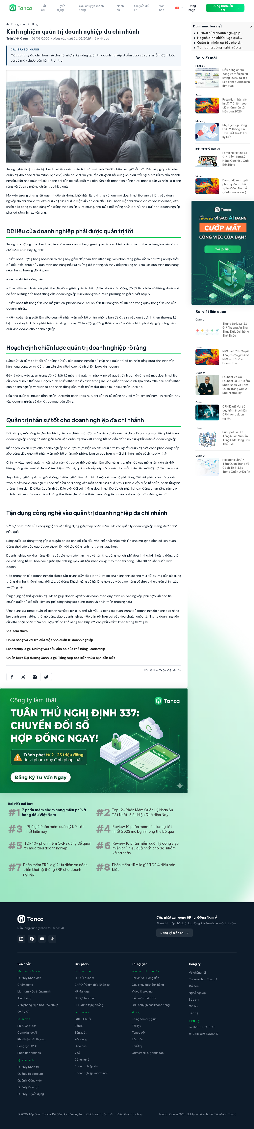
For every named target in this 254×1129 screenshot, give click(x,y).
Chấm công (25, 985)
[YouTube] (42, 939)
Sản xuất (81, 1032)
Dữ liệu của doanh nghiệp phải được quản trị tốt (220, 33)
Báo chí (194, 999)
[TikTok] (52, 939)
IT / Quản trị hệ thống (89, 1005)
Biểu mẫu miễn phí (144, 998)
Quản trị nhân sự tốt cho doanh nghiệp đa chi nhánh (220, 43)
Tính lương (24, 998)
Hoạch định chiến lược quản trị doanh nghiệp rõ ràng (220, 38)
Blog (35, 24)
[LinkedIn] (21, 939)
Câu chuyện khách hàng (91, 8)
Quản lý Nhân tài (28, 1067)
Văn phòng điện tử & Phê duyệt (37, 1005)
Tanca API (138, 1032)
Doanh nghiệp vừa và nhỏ (91, 1073)
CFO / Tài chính (85, 998)
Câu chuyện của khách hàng (151, 1005)
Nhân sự (120, 8)
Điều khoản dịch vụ (129, 1114)
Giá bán (194, 1006)
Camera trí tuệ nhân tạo (148, 1053)
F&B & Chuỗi (83, 1019)
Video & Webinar (143, 991)
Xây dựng (81, 1039)
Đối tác (194, 986)
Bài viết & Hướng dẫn (145, 978)
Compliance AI (27, 1032)
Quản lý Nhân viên (29, 978)
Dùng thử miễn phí (223, 8)
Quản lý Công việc (29, 1080)
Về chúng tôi (197, 972)
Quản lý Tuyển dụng (30, 1094)
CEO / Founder (84, 978)
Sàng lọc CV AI (27, 1046)
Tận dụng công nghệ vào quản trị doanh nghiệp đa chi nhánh (220, 47)
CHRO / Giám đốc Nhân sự (92, 985)
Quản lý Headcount (30, 1074)
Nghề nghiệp (197, 993)
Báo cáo (137, 1039)
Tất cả (43, 8)
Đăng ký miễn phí (172, 933)
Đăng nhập (192, 8)
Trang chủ (18, 24)
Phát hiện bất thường (31, 1039)
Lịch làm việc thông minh (34, 991)
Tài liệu (136, 1026)
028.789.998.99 (204, 1027)
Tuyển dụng (61, 8)
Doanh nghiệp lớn (86, 1066)
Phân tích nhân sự (29, 1053)
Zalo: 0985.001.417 (206, 1034)
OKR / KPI (23, 1012)
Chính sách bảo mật (99, 1114)
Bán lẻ (79, 1026)
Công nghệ (82, 1059)
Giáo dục (81, 1046)
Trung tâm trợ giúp (144, 1019)
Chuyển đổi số (141, 8)
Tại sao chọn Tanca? (203, 979)
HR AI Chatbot (26, 1026)
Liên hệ (193, 1013)
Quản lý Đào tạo (28, 1087)
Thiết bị (137, 1046)
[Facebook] (32, 939)
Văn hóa (162, 8)
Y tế (77, 1053)
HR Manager (82, 991)
